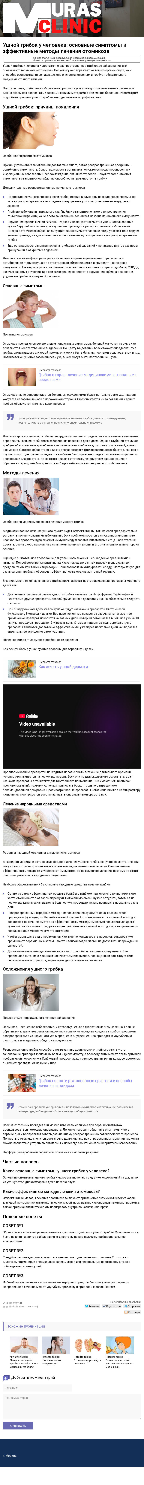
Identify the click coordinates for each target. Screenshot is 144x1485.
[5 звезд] (17, 1306)
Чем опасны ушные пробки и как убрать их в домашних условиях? (24, 1363)
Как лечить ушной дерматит (64, 666)
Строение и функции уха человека (87, 1362)
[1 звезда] (4, 1306)
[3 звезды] (10, 1306)
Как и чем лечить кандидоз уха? (52, 1362)
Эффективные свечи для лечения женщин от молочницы (119, 1363)
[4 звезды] (14, 1306)
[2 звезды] (7, 1306)
